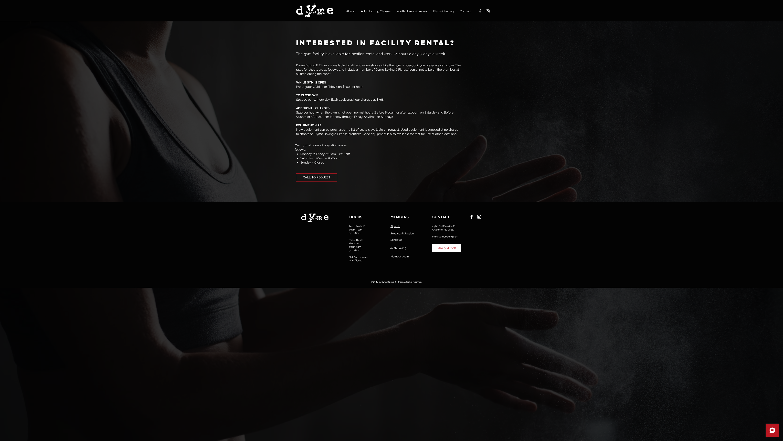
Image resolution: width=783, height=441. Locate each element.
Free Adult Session (402, 233)
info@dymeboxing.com (445, 236)
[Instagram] (487, 11)
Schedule (396, 239)
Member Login (399, 256)
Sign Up (395, 226)
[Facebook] (480, 11)
